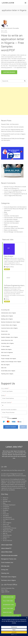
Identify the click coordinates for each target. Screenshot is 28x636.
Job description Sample (10, 219)
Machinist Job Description (11, 223)
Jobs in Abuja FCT (6, 548)
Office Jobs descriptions (11, 226)
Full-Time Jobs (8, 600)
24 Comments (4, 32)
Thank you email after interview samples (12, 127)
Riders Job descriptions (10, 230)
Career (6, 214)
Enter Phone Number (8, 409)
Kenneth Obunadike (13, 28)
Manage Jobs (7, 501)
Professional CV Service (9, 528)
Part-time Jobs (8, 608)
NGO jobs (5, 456)
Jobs (4, 521)
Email (3, 395)
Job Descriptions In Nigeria (11, 221)
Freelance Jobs (8, 597)
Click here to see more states (9, 555)
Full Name (5, 388)
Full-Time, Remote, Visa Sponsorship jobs (13, 454)
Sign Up (5, 533)
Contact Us (6, 508)
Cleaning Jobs (5, 573)
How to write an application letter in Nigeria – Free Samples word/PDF (12, 43)
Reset (23, 427)
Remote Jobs (7, 612)
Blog (5, 212)
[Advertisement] (14, 101)
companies (23, 456)
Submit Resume (7, 535)
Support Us (6, 537)
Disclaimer (6, 510)
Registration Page (8, 530)
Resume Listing (7, 531)
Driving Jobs (4, 569)
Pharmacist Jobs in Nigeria (8, 577)
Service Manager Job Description (13, 232)
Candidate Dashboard (9, 505)
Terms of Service (7, 540)
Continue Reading (9, 72)
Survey (5, 539)
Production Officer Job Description (14, 228)
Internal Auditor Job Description (13, 217)
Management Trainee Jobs (8, 559)
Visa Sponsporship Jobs (11, 616)
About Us (5, 498)
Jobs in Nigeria (7, 522)
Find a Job (6, 514)
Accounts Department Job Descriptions (15, 207)
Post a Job (6, 524)
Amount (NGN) (6, 402)
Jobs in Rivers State (6, 552)
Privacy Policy (7, 526)
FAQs (4, 512)
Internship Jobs (8, 604)
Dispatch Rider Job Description (10, 124)
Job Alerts (6, 515)
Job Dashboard (7, 517)
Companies (6, 506)
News (5, 225)
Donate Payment (10, 427)
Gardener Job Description (11, 216)
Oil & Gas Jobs (5, 566)
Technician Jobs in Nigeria (8, 580)
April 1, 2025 (4, 30)
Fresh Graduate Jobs (7, 562)
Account (5, 499)
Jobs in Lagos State (6, 544)
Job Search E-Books (8, 519)
